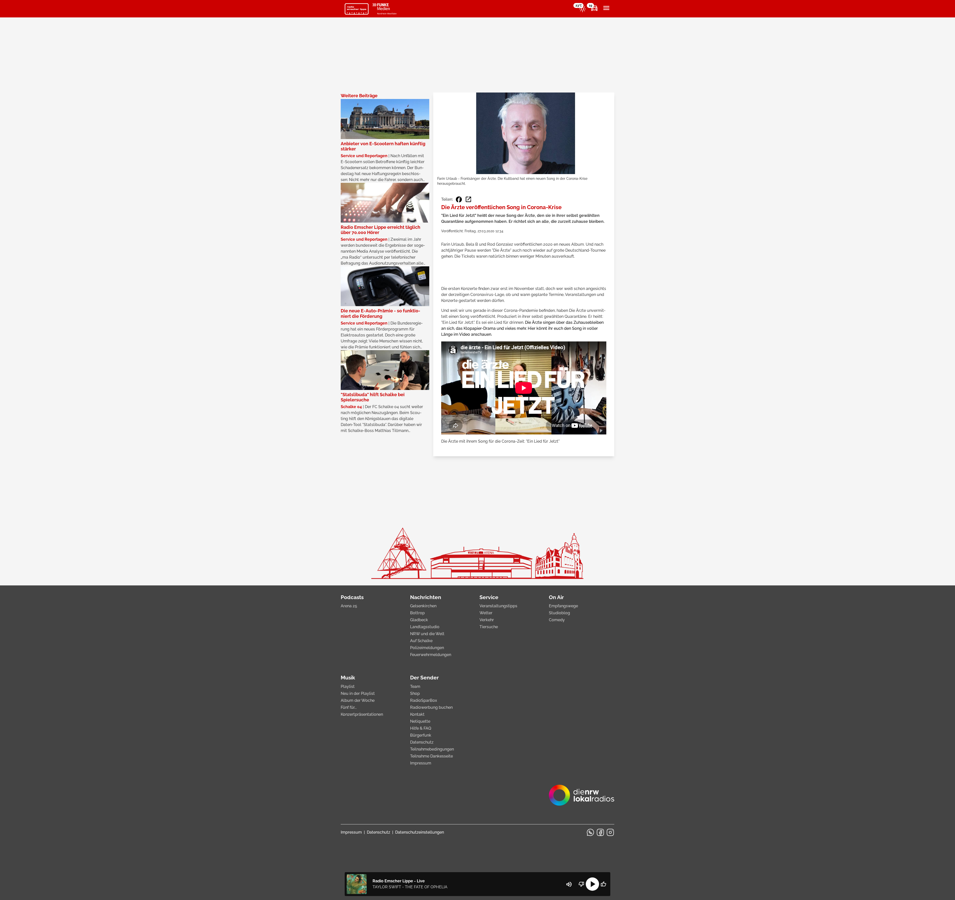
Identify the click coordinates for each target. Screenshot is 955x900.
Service (488, 597)
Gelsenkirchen (423, 606)
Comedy (557, 619)
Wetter (485, 613)
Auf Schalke (421, 640)
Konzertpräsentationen (362, 714)
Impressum (420, 763)
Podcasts (352, 597)
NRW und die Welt (427, 633)
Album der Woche (358, 700)
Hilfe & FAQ (420, 728)
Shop (415, 693)
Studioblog (559, 613)
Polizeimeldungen (427, 647)
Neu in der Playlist (358, 693)
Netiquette (420, 721)
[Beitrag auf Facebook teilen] (459, 199)
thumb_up (603, 884)
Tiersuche (488, 626)
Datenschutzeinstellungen (419, 832)
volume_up (569, 884)
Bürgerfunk (420, 735)
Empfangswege (563, 606)
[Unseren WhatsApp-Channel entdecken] (590, 832)
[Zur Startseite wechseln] (357, 9)
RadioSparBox (423, 700)
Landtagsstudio (424, 626)
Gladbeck (419, 619)
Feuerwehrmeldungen (430, 654)
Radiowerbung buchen (431, 707)
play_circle (592, 884)
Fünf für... (349, 707)
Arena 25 (349, 606)
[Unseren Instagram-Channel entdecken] (610, 832)
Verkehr (486, 619)
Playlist (348, 686)
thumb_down (581, 884)
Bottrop (417, 613)
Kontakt (417, 714)
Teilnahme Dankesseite (431, 756)
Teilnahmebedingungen (432, 749)
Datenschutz (421, 742)
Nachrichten (425, 597)
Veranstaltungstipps (498, 606)
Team (415, 686)
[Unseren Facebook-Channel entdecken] (600, 832)
